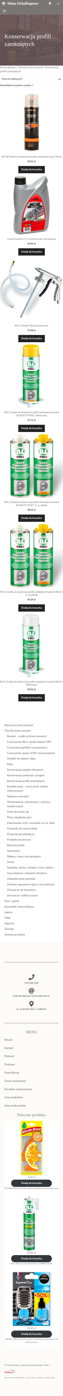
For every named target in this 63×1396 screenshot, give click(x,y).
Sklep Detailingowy (22, 3)
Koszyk (8, 1040)
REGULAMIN (50, 1378)
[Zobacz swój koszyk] (49, 3)
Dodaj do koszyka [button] (31, 169)
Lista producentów (15, 1105)
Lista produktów (13, 1097)
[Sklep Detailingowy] (3, 3)
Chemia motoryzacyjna (30, 67)
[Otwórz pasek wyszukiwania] (58, 3)
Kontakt (8, 1048)
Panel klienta (11, 1073)
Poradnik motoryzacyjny (18, 1089)
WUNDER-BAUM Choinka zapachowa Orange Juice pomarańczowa (32, 1188)
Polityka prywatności (14, 1378)
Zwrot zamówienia (15, 1081)
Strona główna (8, 67)
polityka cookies (35, 1378)
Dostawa (9, 1064)
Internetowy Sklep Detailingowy (24, 1365)
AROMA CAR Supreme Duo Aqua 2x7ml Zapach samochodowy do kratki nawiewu (31, 1340)
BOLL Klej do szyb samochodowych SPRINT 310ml (31, 1263)
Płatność (9, 1056)
